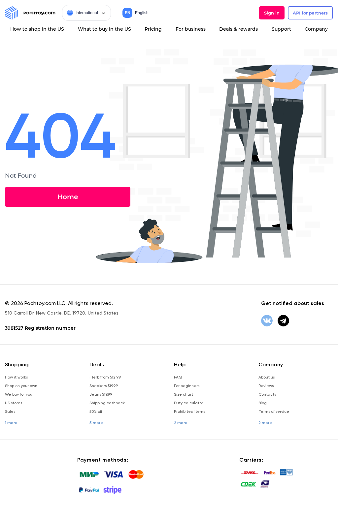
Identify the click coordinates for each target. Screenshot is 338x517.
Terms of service (273, 411)
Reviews (266, 385)
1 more (11, 422)
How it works (16, 377)
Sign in (272, 12)
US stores (13, 403)
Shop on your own (21, 385)
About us (266, 377)
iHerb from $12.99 (105, 377)
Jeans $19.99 (100, 394)
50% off (95, 411)
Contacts (267, 394)
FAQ (178, 377)
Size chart (183, 394)
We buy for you (18, 394)
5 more (96, 422)
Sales (10, 411)
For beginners (186, 385)
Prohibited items (189, 411)
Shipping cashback (107, 403)
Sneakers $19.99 (103, 385)
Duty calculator (188, 403)
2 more (180, 422)
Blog (262, 403)
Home (67, 197)
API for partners (310, 12)
